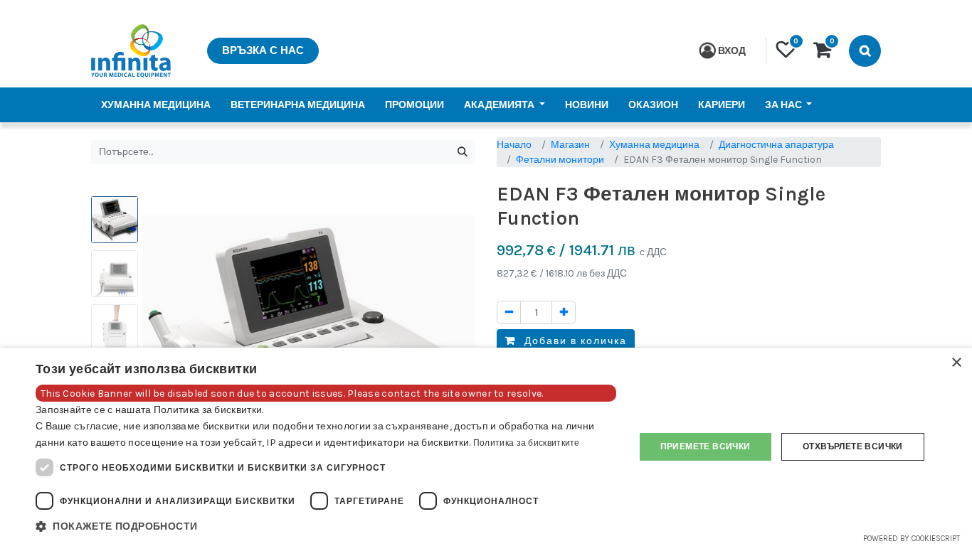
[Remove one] (509, 313)
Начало (514, 145)
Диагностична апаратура (776, 145)
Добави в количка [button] (574, 341)
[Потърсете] (462, 152)
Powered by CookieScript (911, 538)
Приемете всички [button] (705, 446)
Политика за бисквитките (526, 443)
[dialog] (486, 447)
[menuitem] (156, 104)
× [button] (956, 363)
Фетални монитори (560, 160)
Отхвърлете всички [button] (853, 446)
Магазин (570, 145)
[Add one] (563, 313)
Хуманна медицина (654, 145)
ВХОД (732, 51)
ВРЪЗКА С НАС (263, 50)
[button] (326, 526)
